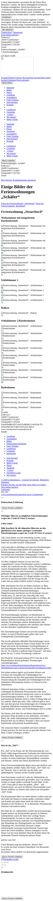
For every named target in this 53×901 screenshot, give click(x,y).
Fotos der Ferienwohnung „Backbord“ (22, 204)
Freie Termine (12, 100)
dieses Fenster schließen (12, 508)
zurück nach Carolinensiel (32, 494)
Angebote (11, 95)
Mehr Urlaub (12, 119)
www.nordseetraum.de (11, 494)
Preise (9, 92)
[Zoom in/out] (8, 862)
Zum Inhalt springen (9, 35)
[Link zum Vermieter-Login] (9, 859)
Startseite (10, 88)
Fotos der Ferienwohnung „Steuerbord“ (18, 203)
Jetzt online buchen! (9, 487)
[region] (26, 35)
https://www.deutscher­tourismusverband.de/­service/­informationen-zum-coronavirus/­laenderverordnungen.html (26, 666)
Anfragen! (5, 489)
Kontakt (10, 105)
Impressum (18, 32)
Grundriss (11, 112)
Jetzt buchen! (12, 102)
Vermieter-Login (14, 473)
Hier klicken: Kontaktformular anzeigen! (18, 180)
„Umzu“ (10, 114)
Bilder (9, 90)
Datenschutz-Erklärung (16, 444)
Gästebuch (11, 110)
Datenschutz (6, 32)
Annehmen (6, 17)
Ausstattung (12, 97)
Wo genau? (11, 117)
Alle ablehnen (7, 30)
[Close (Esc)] (2, 862)
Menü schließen (8, 161)
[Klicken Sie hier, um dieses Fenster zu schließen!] (2, 497)
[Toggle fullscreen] (5, 862)
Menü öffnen (7, 83)
